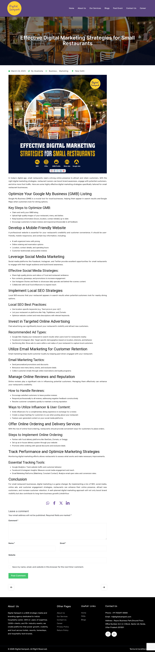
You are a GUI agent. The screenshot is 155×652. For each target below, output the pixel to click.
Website (11, 555)
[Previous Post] (11, 587)
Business (53, 71)
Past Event (118, 8)
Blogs (107, 8)
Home (71, 8)
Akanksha (38, 71)
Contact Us (131, 8)
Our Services (95, 8)
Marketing (63, 71)
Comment (13, 520)
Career (143, 8)
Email (63, 543)
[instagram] (108, 634)
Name (11, 543)
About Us (82, 8)
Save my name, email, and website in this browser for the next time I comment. (48, 567)
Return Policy (62, 630)
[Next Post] (104, 587)
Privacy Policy (63, 627)
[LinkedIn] (114, 634)
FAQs (83, 616)
